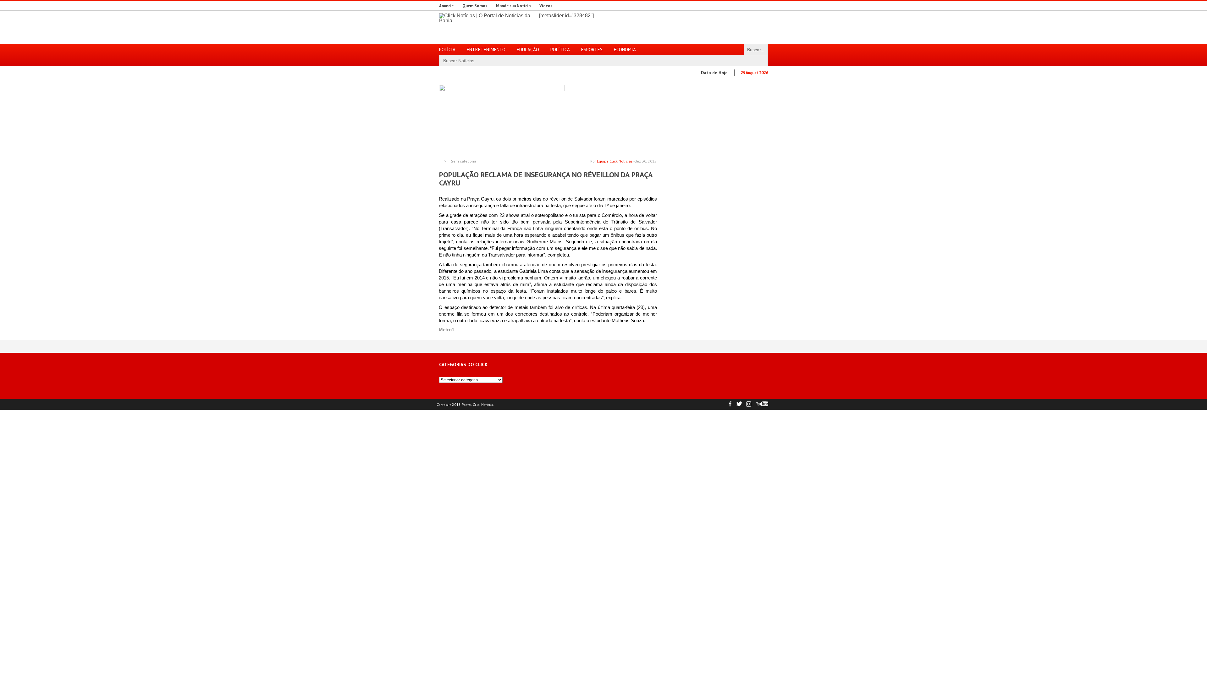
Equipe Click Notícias (615, 161)
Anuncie (446, 5)
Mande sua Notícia (513, 5)
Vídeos (545, 5)
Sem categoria (463, 161)
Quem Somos (474, 5)
